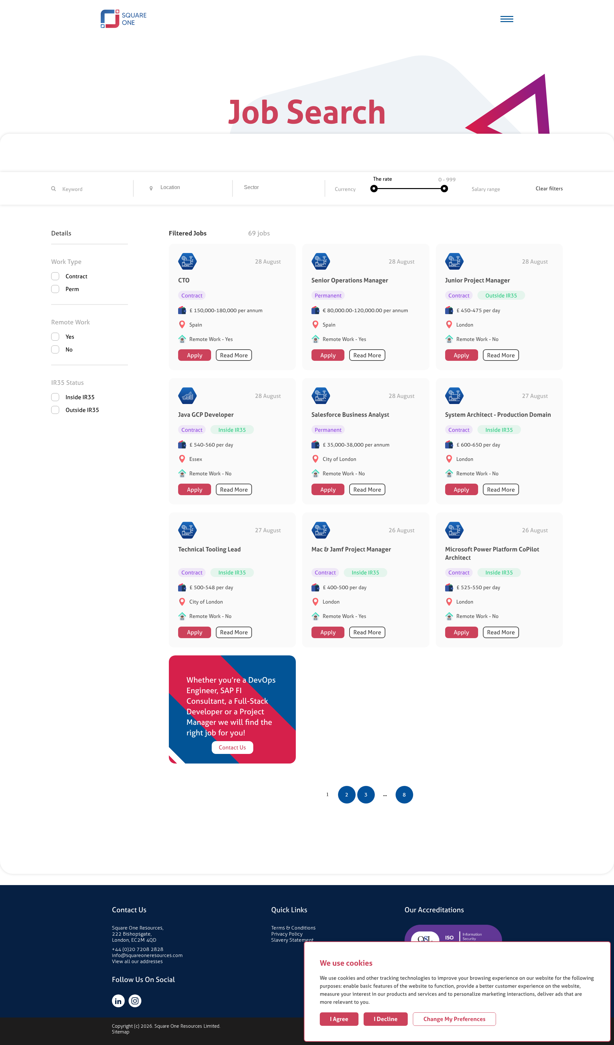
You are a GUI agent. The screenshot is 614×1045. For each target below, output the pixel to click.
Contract (76, 276)
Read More (234, 355)
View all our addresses (137, 961)
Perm (72, 289)
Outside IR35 (82, 410)
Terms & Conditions (293, 928)
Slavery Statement (292, 940)
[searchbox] (196, 188)
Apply (194, 355)
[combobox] (195, 188)
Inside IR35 (80, 397)
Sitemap (121, 1032)
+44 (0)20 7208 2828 (137, 949)
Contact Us (232, 747)
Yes (70, 337)
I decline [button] (386, 1019)
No (69, 349)
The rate (382, 178)
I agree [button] (339, 1019)
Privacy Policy (287, 934)
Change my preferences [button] (454, 1019)
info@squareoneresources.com (147, 955)
